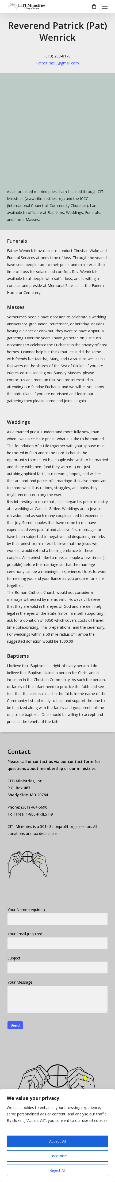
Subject (13, 958)
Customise (57, 1155)
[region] (57, 1135)
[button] (105, 6)
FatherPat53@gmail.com (57, 63)
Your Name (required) (26, 909)
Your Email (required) (25, 933)
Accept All (57, 1141)
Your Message (19, 982)
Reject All (57, 1170)
